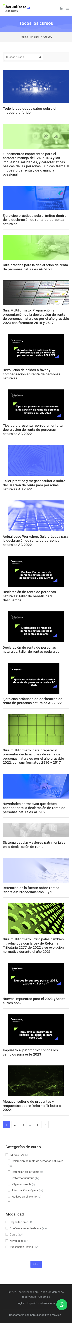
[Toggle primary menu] (67, 8)
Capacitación (21, 1222)
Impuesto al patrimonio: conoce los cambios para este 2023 (30, 1052)
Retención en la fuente (27, 1171)
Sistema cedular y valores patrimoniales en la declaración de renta (34, 845)
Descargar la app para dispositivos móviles (35, 1315)
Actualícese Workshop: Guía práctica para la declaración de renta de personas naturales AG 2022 (35, 541)
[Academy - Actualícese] (16, 8)
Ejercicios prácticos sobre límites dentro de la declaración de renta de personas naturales (34, 220)
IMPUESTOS (19, 1154)
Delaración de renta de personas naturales (35, 1163)
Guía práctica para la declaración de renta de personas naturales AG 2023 (35, 267)
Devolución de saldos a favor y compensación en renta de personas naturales (31, 374)
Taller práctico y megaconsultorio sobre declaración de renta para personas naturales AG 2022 (34, 485)
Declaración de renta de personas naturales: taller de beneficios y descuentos (29, 596)
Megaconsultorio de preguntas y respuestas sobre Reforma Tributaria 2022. (32, 1106)
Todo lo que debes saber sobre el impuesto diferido (29, 111)
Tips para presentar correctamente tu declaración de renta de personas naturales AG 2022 (33, 430)
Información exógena (27, 1190)
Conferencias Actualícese (28, 1228)
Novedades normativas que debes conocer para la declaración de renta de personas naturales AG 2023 (34, 808)
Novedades (19, 1240)
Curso (16, 1234)
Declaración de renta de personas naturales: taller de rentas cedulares (31, 650)
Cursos (47, 36)
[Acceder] (61, 8)
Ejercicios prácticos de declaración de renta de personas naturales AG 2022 (32, 701)
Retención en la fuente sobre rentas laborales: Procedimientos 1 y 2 (31, 890)
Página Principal (29, 37)
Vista (36, 87)
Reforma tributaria (25, 1178)
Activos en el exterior (26, 1196)
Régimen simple (23, 1184)
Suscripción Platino (24, 1247)
